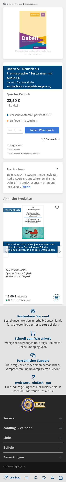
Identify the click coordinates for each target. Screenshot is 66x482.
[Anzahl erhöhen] (20, 130)
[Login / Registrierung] (52, 477)
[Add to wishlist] (57, 207)
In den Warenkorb (42, 130)
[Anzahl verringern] (10, 130)
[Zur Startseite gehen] (11, 477)
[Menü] (27, 477)
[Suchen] (35, 477)
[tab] (33, 177)
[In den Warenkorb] (56, 297)
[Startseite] (5, 4)
